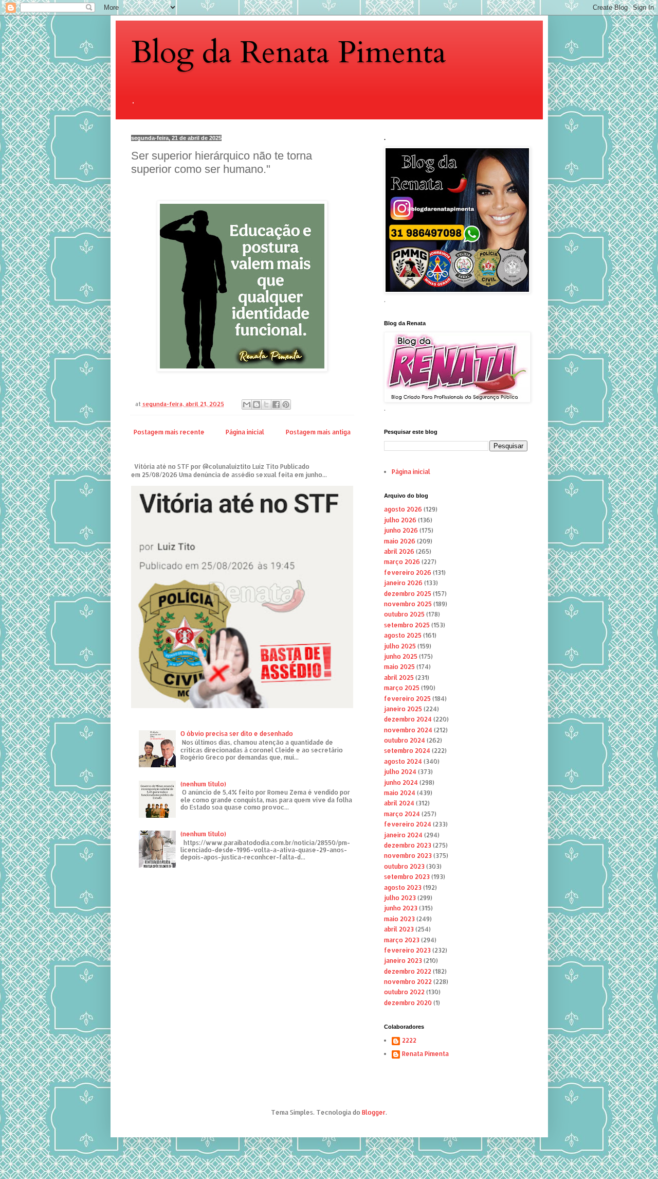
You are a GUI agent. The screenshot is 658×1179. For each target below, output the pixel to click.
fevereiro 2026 (407, 572)
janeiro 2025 (403, 709)
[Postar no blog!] (256, 404)
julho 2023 (400, 898)
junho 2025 (400, 656)
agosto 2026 (403, 509)
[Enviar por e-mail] (247, 404)
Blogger (374, 1112)
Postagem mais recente (169, 432)
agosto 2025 (403, 635)
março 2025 (401, 688)
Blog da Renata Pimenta (288, 53)
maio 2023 (399, 919)
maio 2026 (399, 541)
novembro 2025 (408, 604)
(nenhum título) (203, 784)
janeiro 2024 (403, 835)
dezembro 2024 (408, 719)
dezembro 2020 (408, 1003)
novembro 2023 (408, 855)
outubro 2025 (404, 614)
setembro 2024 (407, 750)
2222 (409, 1040)
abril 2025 (399, 677)
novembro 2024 (408, 730)
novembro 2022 (408, 982)
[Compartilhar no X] (266, 404)
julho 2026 (400, 520)
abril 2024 (399, 803)
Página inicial (245, 432)
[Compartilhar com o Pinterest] (286, 404)
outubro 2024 (404, 740)
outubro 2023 (404, 866)
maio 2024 (399, 793)
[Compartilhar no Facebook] (276, 404)
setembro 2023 (407, 877)
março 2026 (402, 562)
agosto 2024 (403, 761)
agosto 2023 (403, 887)
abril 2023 (399, 929)
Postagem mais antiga (318, 432)
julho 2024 (400, 772)
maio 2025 (399, 667)
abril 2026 (399, 551)
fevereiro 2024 (407, 824)
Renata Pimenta (425, 1054)
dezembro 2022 (407, 971)
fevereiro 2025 (407, 698)
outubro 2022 (404, 992)
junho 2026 (401, 530)
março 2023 (401, 940)
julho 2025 (400, 646)
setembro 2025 (407, 625)
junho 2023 (400, 908)
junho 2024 (401, 782)
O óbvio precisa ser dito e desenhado (236, 733)
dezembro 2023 (407, 845)
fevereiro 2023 (407, 950)
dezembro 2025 (407, 593)
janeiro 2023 (403, 960)
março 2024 (402, 814)
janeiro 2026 (403, 583)
